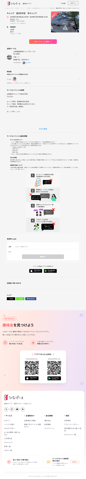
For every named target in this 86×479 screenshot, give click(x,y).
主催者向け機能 (30, 420)
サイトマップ (8, 442)
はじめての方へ (9, 428)
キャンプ (23, 8)
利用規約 (67, 420)
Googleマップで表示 (15, 33)
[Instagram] (12, 409)
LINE (20, 299)
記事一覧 (7, 446)
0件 (18, 57)
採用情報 (47, 424)
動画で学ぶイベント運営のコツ (32, 425)
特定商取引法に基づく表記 (72, 429)
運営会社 (47, 420)
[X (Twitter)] (6, 409)
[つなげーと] (13, 397)
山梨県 (29, 8)
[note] (23, 409)
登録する (74, 462)
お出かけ (17, 8)
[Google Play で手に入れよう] (54, 378)
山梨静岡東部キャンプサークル (40, 8)
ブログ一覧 (8, 450)
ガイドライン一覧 (70, 434)
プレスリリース (49, 428)
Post (11, 299)
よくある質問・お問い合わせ (12, 433)
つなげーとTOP (9, 8)
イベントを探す (9, 424)
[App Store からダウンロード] (32, 378)
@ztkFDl (28, 62)
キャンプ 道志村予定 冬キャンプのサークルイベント (64, 8)
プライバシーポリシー (71, 424)
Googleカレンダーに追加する (18, 23)
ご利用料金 (8, 438)
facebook (31, 299)
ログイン (73, 3)
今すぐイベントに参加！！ (43, 41)
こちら (14, 169)
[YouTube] (17, 409)
